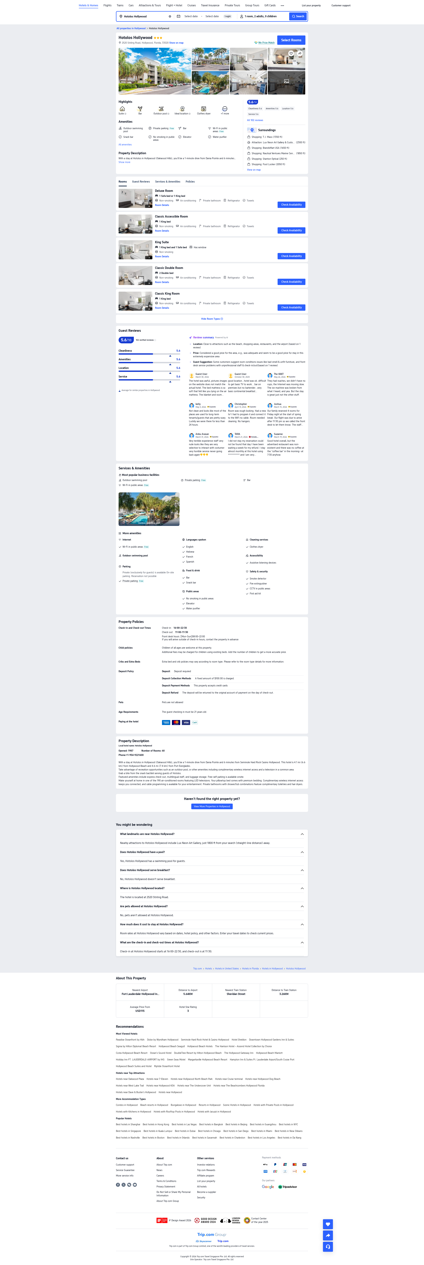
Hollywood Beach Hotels (199, 1046)
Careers (160, 1175)
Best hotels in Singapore (128, 1131)
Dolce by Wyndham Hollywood (162, 1039)
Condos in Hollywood (127, 1105)
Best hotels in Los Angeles (261, 1137)
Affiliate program (205, 1175)
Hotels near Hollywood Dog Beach (262, 1079)
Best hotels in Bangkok (211, 1124)
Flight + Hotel (174, 5)
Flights (107, 5)
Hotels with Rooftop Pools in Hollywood (174, 1111)
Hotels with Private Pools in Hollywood (273, 1105)
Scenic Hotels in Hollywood (237, 1105)
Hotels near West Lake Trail (130, 1085)
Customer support (125, 1164)
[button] (282, 5)
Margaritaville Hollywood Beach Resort (207, 1059)
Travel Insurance (210, 5)
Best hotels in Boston (153, 1137)
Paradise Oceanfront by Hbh (130, 1039)
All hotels (202, 1186)
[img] (155, 71)
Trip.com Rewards (206, 1170)
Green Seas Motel (176, 1059)
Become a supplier (206, 1192)
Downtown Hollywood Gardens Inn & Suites (271, 1039)
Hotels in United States (227, 968)
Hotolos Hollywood (135, 37)
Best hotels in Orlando (178, 1137)
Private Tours (232, 5)
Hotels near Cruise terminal (229, 1079)
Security (201, 1197)
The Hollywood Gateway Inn (238, 1053)
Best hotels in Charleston (232, 1137)
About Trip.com (164, 1164)
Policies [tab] (190, 181)
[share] (328, 1235)
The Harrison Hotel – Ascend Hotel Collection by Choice (243, 1046)
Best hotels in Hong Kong (156, 1124)
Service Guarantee (125, 1170)
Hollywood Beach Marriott (269, 1053)
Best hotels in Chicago (209, 1131)
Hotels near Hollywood (170, 1092)
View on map (254, 169)
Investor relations (206, 1164)
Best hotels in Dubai (185, 1131)
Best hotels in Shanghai (128, 1124)
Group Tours (252, 5)
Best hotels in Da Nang (289, 1137)
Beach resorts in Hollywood (154, 1105)
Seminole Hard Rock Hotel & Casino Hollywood (205, 1039)
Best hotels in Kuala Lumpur (158, 1131)
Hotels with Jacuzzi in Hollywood (214, 1111)
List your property (206, 1181)
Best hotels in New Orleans (288, 1131)
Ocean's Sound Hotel (160, 1053)
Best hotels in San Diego (236, 1131)
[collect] (328, 1224)
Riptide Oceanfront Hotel (167, 1066)
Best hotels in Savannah (204, 1137)
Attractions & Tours (150, 5)
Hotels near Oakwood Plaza (130, 1079)
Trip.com (197, 968)
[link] (311, 5)
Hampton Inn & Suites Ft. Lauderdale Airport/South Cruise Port (262, 1059)
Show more (124, 162)
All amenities (125, 144)
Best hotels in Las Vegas (184, 1124)
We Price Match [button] (266, 42)
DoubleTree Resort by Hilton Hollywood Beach (198, 1053)
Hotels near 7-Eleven (157, 1079)
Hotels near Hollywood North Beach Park (191, 1079)
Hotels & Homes (88, 5)
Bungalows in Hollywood (183, 1105)
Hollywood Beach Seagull (172, 1046)
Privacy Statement (166, 1186)
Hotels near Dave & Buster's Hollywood (136, 1092)
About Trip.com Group (168, 1201)
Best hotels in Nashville (128, 1137)
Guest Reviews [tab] (141, 181)
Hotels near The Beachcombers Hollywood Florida (239, 1085)
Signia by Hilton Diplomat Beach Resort (136, 1046)
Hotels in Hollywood (272, 968)
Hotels (208, 968)
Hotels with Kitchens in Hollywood (133, 1111)
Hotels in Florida (250, 968)
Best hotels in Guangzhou (263, 1124)
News (159, 1170)
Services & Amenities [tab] (167, 181)
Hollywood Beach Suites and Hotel (134, 1066)
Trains (120, 5)
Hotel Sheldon (239, 1039)
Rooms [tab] (123, 181)
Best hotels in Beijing (236, 1124)
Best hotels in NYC (288, 1124)
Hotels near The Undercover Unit (194, 1085)
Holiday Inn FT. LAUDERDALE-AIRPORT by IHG (140, 1059)
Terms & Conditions (166, 1181)
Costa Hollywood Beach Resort (131, 1053)
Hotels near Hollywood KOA (160, 1085)
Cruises (191, 5)
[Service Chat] (328, 1247)
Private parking (192, 480)
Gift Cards (270, 5)
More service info (124, 1175)
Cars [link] (131, 5)
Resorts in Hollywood (209, 1105)
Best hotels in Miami (261, 1131)
